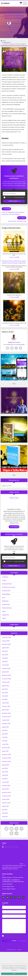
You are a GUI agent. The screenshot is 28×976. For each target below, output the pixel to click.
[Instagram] (16, 348)
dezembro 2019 (6, 792)
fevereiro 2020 (6, 785)
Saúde (3, 611)
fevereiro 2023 (6, 668)
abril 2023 (4, 661)
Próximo (21, 218)
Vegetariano (5, 615)
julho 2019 (4, 809)
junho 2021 (5, 734)
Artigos (4, 580)
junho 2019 (5, 813)
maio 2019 (4, 816)
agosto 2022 (5, 686)
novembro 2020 (6, 758)
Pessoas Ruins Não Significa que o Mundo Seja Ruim (14, 254)
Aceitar (14, 973)
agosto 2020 (5, 765)
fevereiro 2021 (6, 748)
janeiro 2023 (5, 672)
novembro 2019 (6, 796)
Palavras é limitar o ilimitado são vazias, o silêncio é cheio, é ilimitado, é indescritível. (14, 266)
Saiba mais (13, 527)
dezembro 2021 (6, 713)
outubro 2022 (5, 682)
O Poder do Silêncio (7, 884)
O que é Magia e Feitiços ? (9, 889)
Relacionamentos (7, 608)
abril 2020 (5, 779)
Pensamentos (14, 12)
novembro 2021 (6, 716)
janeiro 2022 (5, 710)
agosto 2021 (5, 727)
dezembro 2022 (6, 675)
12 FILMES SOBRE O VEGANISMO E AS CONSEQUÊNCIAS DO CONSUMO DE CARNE (13, 880)
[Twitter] (20, 348)
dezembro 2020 (6, 754)
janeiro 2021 (5, 751)
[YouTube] (11, 348)
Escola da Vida (6, 591)
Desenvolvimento (7, 584)
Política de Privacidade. (19, 197)
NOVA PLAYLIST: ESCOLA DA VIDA (17, 221)
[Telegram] (21, 828)
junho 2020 (5, 772)
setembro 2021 (6, 723)
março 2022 (5, 703)
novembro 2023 (6, 637)
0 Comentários (15, 29)
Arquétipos (5, 577)
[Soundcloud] (16, 833)
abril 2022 (4, 699)
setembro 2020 (6, 761)
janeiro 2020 (5, 789)
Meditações (5, 601)
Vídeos (4, 618)
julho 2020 (5, 768)
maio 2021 (4, 737)
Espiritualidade (6, 594)
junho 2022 (5, 692)
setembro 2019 (6, 803)
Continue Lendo (13, 257)
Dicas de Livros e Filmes (8, 587)
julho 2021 (4, 730)
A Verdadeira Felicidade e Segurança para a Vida (14, 323)
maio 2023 (5, 658)
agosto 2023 (5, 648)
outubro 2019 (5, 799)
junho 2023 (5, 655)
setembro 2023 (6, 644)
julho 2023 (5, 651)
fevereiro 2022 (6, 706)
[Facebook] (7, 348)
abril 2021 (4, 741)
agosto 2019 (5, 806)
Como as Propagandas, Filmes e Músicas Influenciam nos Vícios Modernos (13, 213)
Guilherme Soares (16, 23)
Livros (3, 597)
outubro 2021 (5, 720)
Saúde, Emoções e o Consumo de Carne (12, 877)
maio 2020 (5, 775)
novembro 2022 (6, 679)
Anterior (7, 209)
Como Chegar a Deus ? (8, 886)
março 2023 (5, 665)
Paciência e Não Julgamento (14, 295)
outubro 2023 (5, 641)
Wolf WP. (19, 949)
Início (4, 41)
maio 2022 (5, 696)
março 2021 (5, 744)
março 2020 (5, 782)
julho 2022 (5, 689)
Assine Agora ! (13, 201)
